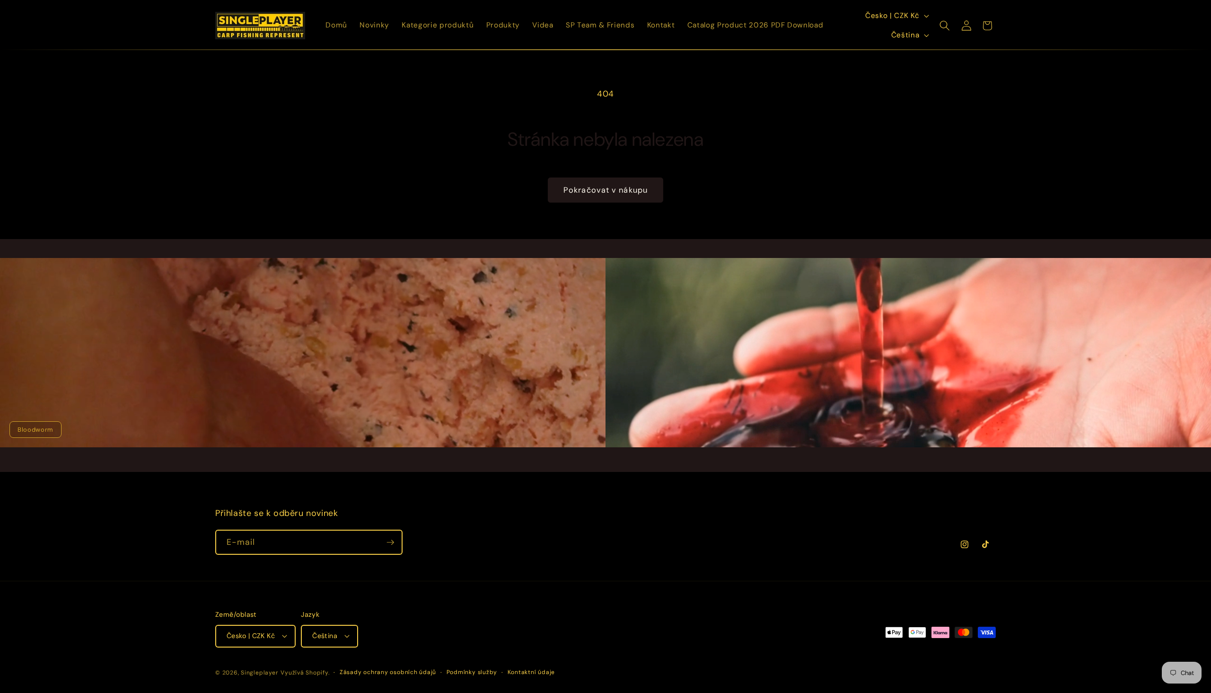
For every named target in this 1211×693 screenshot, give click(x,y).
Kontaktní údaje (531, 672)
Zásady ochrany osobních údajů (388, 672)
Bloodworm (35, 430)
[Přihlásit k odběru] (390, 542)
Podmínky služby (472, 672)
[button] (944, 25)
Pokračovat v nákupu (605, 190)
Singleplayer (259, 672)
